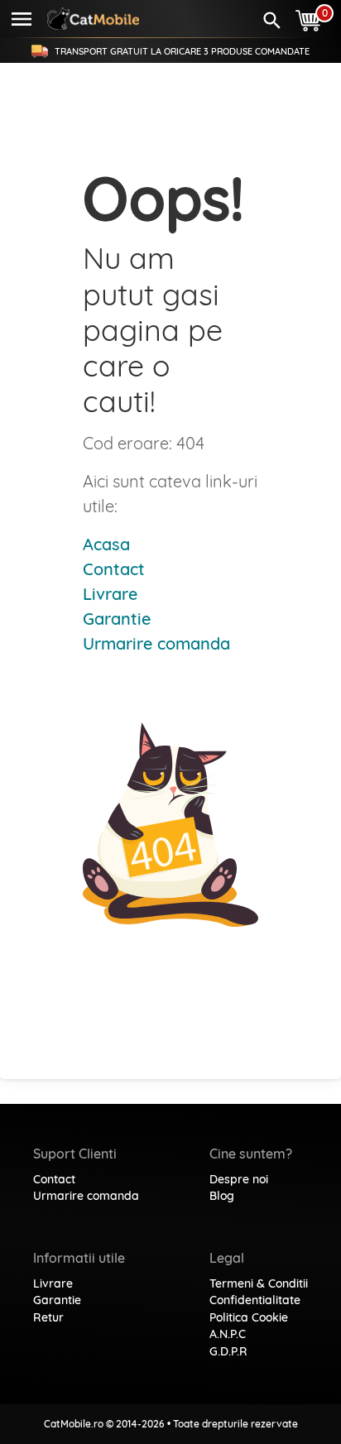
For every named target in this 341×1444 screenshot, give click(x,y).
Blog (221, 1195)
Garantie (117, 618)
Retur (48, 1317)
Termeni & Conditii (258, 1283)
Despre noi (238, 1179)
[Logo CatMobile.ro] (93, 18)
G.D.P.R (228, 1351)
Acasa (106, 544)
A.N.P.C (227, 1333)
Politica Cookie (248, 1317)
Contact (114, 569)
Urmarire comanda (156, 643)
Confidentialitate (254, 1300)
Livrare (110, 593)
